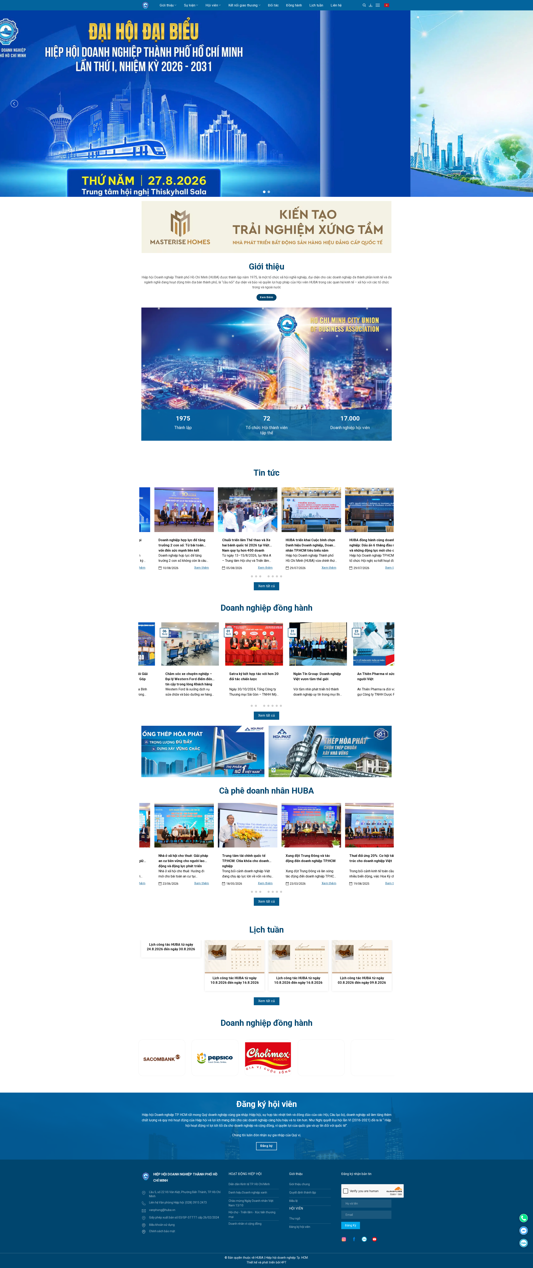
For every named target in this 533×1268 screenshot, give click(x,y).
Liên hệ (336, 5)
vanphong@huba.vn (162, 1210)
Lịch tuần (316, 5)
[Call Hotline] (523, 1218)
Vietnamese (387, 7)
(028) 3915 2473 (196, 1202)
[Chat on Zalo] (523, 1243)
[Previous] (14, 103)
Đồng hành (294, 5)
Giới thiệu (167, 5)
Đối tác (273, 5)
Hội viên (211, 5)
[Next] (518, 103)
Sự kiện (189, 5)
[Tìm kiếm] (364, 5)
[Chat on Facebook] (523, 1230)
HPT (283, 1262)
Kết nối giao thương (243, 5)
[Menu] (377, 5)
